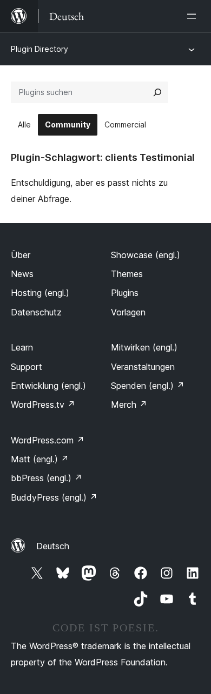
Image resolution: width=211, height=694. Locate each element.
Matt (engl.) (40, 459)
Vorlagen (128, 312)
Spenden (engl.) (147, 385)
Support (26, 366)
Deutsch (52, 546)
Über (20, 255)
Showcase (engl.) (145, 255)
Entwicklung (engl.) (48, 385)
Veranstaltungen (143, 366)
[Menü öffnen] (193, 16)
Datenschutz (36, 312)
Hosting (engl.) (40, 292)
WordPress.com (47, 440)
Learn (22, 347)
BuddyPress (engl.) (54, 497)
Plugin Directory (39, 48)
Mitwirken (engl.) (144, 347)
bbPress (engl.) (46, 478)
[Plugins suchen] (157, 92)
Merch (129, 404)
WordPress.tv (43, 404)
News (22, 273)
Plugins (125, 292)
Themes (127, 273)
